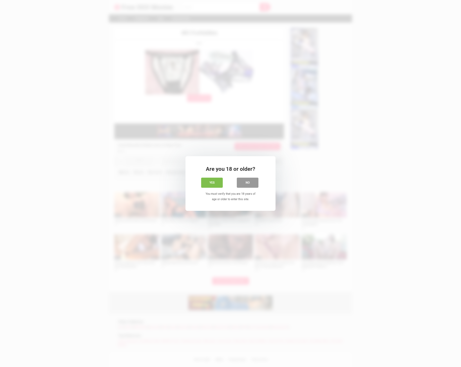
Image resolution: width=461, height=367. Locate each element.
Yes (212, 182)
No (248, 182)
